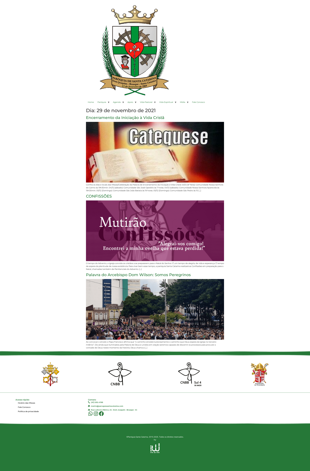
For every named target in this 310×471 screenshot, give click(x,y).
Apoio (130, 102)
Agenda (117, 102)
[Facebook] (101, 413)
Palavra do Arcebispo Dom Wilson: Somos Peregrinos (138, 274)
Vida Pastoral (146, 102)
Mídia (182, 102)
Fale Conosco (198, 102)
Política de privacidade (28, 411)
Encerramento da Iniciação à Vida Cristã (125, 117)
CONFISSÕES (99, 196)
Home (91, 102)
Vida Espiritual (166, 102)
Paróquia (101, 102)
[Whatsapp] (90, 413)
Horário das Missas (26, 403)
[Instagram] (95, 413)
